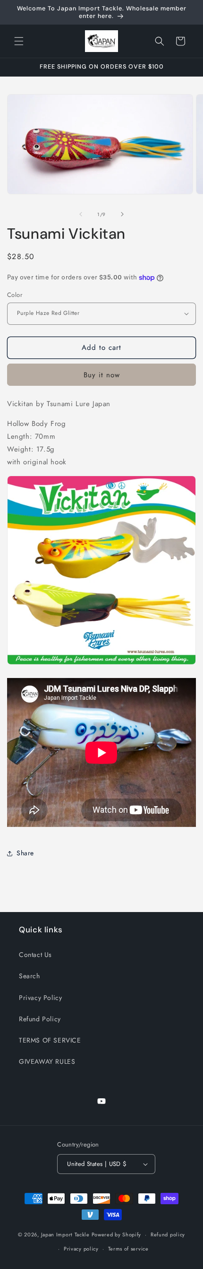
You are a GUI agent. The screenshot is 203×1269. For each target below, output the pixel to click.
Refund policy (168, 1234)
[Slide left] (80, 214)
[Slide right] (122, 214)
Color (14, 294)
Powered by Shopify (117, 1234)
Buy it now (102, 375)
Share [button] (25, 853)
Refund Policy (40, 1019)
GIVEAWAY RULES (47, 1061)
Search (29, 976)
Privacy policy (81, 1248)
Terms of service (128, 1248)
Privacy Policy (40, 997)
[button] (18, 41)
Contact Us (35, 954)
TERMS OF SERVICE (50, 1040)
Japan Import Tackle (65, 1234)
